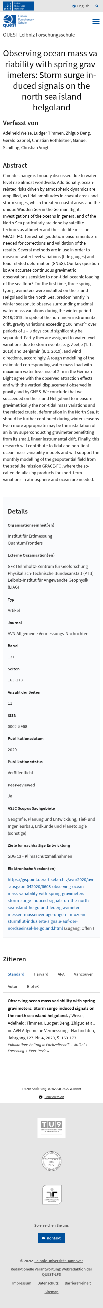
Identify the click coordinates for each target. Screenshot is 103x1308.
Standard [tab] (16, 974)
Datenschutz (48, 1282)
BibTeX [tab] (33, 986)
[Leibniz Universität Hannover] (18, 6)
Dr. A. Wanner (71, 1088)
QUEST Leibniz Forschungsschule (39, 35)
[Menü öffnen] (96, 23)
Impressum (21, 1282)
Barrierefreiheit (78, 1282)
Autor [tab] (13, 986)
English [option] (83, 5)
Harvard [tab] (41, 974)
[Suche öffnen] (98, 6)
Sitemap (51, 1291)
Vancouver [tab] (83, 974)
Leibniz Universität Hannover (58, 1260)
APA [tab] (61, 974)
